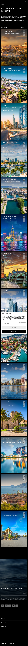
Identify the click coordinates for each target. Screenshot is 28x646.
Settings (14, 327)
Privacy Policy (6, 323)
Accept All (14, 331)
